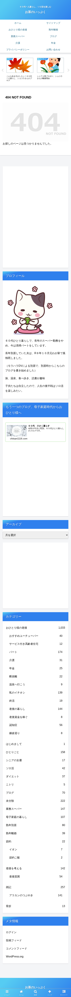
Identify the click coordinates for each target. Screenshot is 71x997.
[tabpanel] (20, 70)
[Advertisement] (27, 216)
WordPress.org (14, 956)
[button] (64, 629)
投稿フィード (14, 940)
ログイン (11, 932)
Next (68, 70)
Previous (2, 70)
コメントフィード (16, 948)
